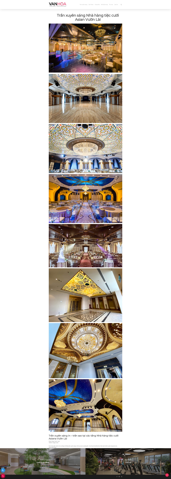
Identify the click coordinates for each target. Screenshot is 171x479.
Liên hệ (116, 4)
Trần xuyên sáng (83, 4)
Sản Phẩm (91, 4)
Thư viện (111, 4)
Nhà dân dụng (104, 4)
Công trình (97, 4)
